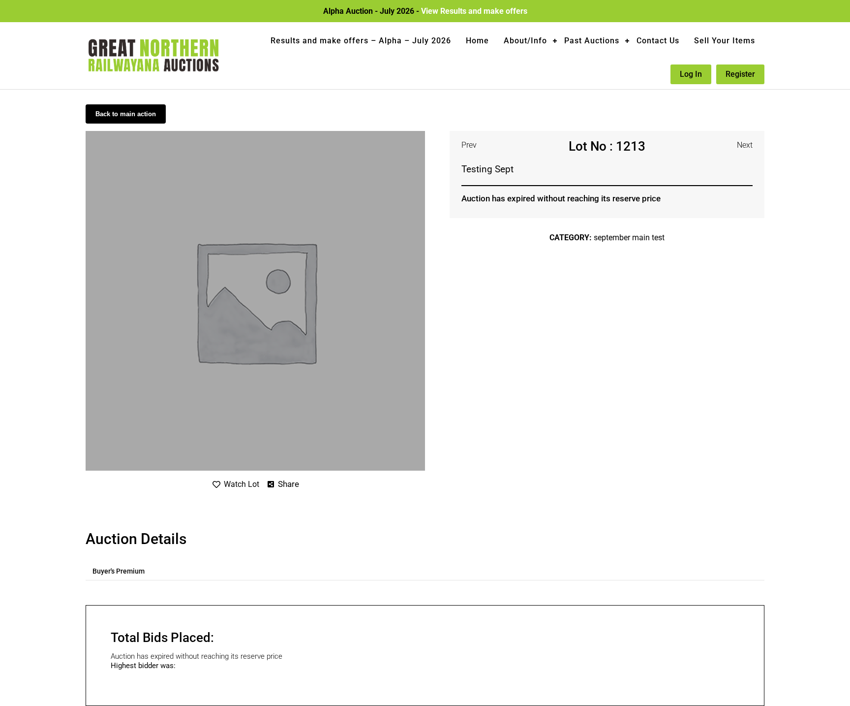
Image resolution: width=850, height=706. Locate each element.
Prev (469, 145)
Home (477, 40)
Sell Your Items (724, 40)
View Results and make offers (474, 11)
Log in (691, 74)
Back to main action (125, 114)
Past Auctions (591, 40)
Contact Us (658, 40)
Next (745, 145)
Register (740, 74)
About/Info (525, 40)
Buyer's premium (118, 571)
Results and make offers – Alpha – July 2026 (361, 40)
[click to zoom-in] (255, 134)
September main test (629, 237)
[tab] (119, 571)
